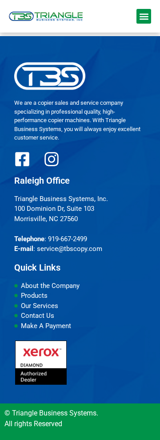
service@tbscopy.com (69, 249)
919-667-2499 (67, 239)
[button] (143, 16)
